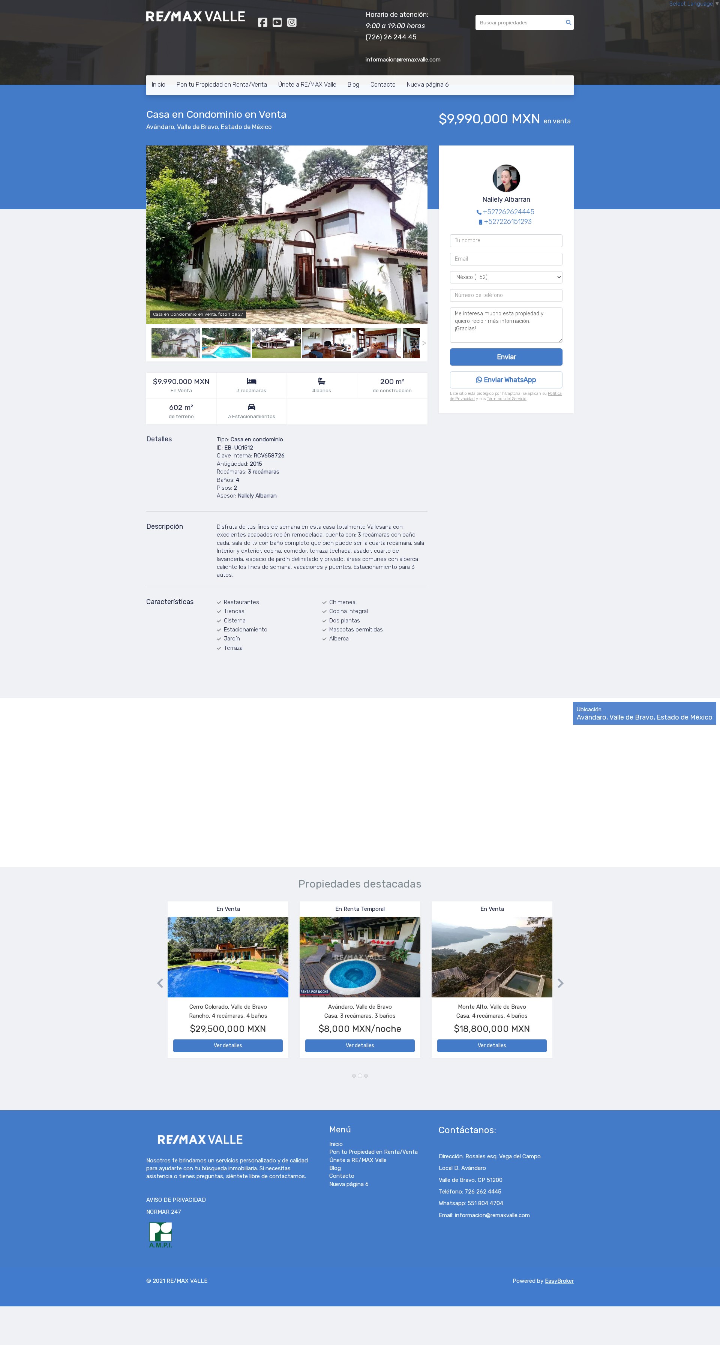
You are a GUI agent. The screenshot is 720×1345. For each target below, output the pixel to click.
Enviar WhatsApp (509, 380)
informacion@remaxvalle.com (492, 1215)
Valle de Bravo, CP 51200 (470, 1180)
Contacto (383, 84)
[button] (157, 983)
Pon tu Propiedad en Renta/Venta (222, 84)
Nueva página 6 (428, 84)
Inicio (158, 84)
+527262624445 (508, 212)
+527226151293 (508, 221)
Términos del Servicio (506, 398)
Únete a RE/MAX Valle (307, 84)
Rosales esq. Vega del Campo (503, 1156)
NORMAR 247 (163, 1212)
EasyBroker (559, 1281)
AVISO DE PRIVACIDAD (176, 1200)
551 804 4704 (485, 1203)
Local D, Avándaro (462, 1168)
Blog (353, 84)
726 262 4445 (483, 1191)
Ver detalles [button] (228, 1045)
